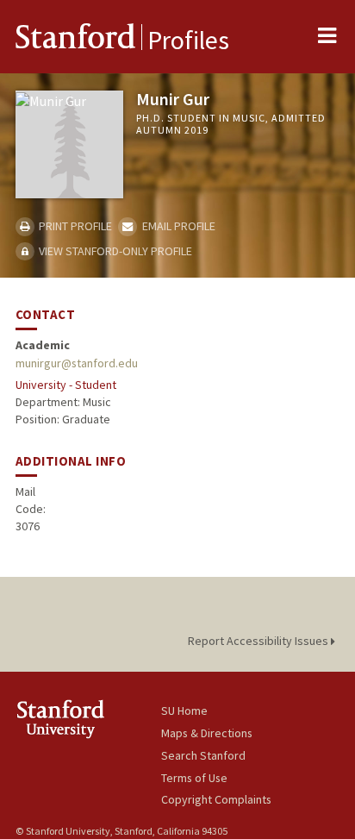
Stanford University (88, 719)
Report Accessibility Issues (259, 640)
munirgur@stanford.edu (77, 363)
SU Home (184, 710)
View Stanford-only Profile (114, 251)
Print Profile (74, 226)
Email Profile (177, 226)
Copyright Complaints (216, 799)
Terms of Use (194, 778)
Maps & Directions (206, 733)
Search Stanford (203, 755)
